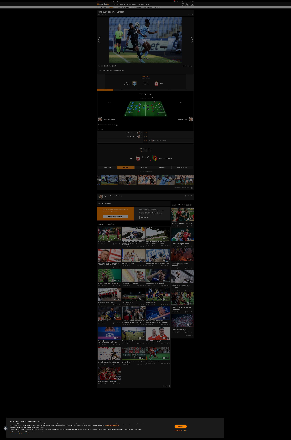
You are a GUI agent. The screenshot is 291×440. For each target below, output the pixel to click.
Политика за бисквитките (112, 425)
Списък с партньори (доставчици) (19, 433)
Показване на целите (180, 430)
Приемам (180, 426)
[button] (5, 428)
